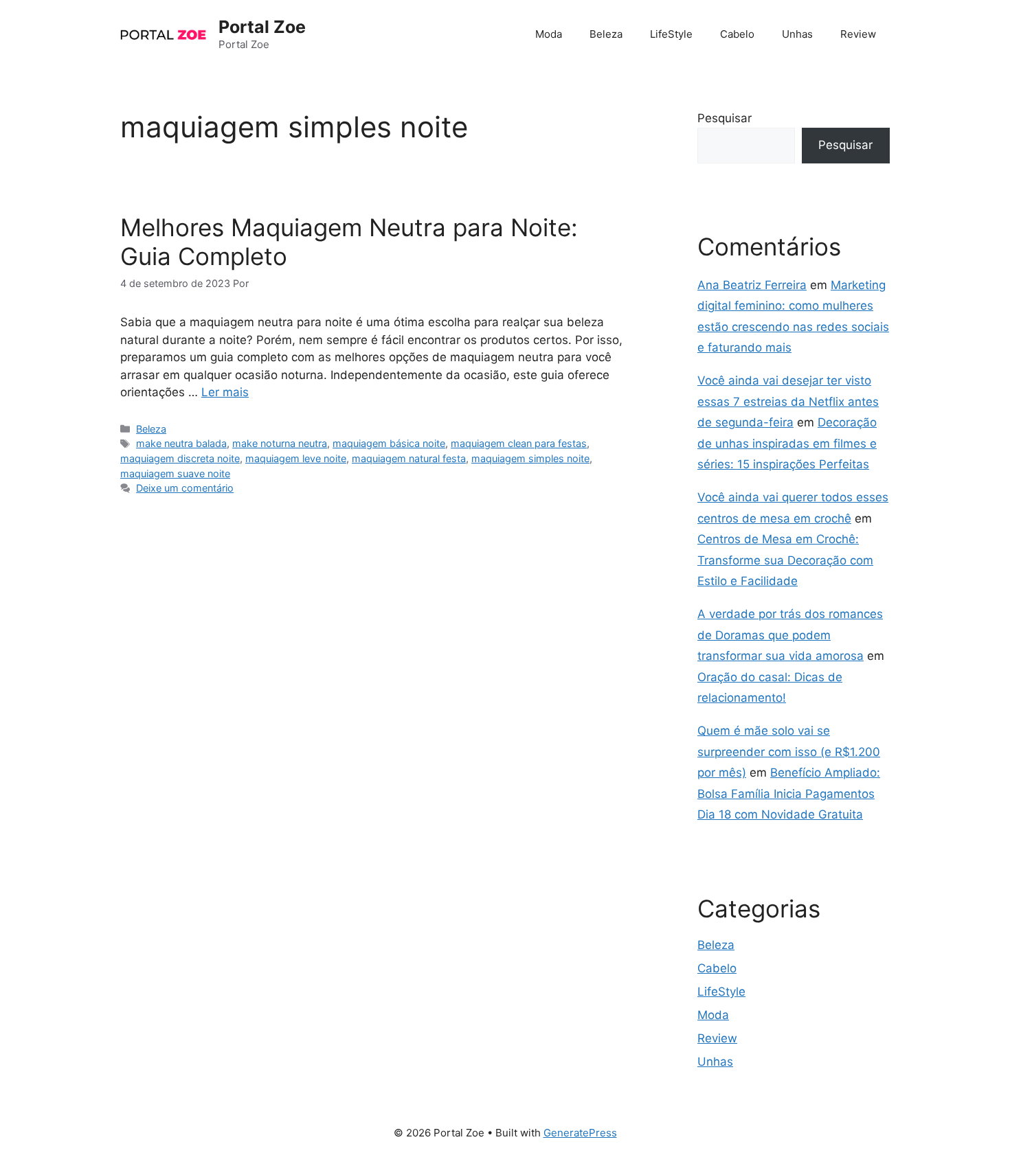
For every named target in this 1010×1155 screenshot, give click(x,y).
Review (858, 34)
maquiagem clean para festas (519, 443)
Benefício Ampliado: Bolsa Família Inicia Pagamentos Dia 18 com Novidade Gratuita (788, 793)
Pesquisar (724, 118)
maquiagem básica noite (389, 443)
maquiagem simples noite (530, 458)
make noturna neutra (279, 443)
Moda (548, 34)
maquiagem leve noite (295, 458)
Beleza (606, 34)
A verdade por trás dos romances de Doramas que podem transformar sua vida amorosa (790, 635)
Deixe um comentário (185, 488)
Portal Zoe (262, 26)
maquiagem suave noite (175, 473)
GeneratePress (580, 1132)
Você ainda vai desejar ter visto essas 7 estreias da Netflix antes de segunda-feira (788, 401)
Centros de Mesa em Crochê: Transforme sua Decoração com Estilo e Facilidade (785, 560)
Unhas (797, 34)
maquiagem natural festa (409, 458)
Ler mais (225, 392)
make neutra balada (181, 443)
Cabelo (737, 34)
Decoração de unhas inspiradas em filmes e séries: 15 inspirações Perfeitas (787, 443)
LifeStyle (671, 34)
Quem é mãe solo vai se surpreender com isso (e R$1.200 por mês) (788, 751)
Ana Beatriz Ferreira (752, 285)
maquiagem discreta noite (180, 458)
